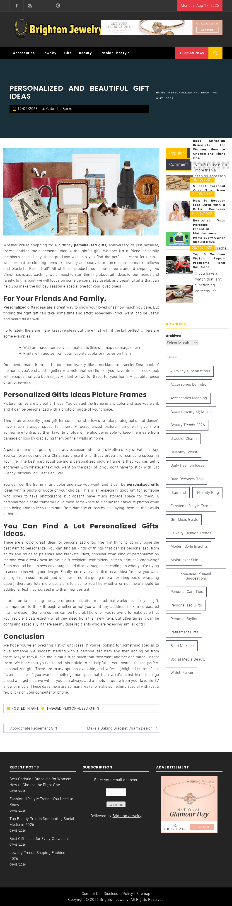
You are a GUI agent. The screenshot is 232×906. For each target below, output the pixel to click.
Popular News (192, 53)
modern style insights (189, 546)
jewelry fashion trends (191, 533)
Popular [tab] (176, 153)
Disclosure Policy (118, 894)
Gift (67, 53)
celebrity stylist (184, 452)
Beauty (85, 53)
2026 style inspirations (190, 371)
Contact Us (91, 894)
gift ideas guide (184, 519)
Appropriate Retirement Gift (33, 728)
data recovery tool (187, 479)
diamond (178, 492)
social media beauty (188, 659)
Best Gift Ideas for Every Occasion (39, 839)
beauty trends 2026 (188, 425)
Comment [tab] (178, 164)
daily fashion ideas (187, 465)
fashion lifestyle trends (192, 506)
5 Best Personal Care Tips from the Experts (209, 190)
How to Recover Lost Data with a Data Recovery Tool (209, 207)
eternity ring (208, 492)
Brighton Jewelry (127, 816)
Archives (173, 336)
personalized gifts (81, 708)
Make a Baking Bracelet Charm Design (120, 728)
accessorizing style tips (192, 411)
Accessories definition (190, 384)
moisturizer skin (184, 560)
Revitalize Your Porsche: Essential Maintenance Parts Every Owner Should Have (209, 231)
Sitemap (143, 894)
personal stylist (184, 619)
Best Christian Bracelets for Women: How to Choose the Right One (209, 149)
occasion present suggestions (196, 575)
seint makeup (182, 646)
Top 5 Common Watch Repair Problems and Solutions (209, 260)
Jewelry (49, 53)
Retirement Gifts (184, 632)
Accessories (24, 53)
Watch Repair (182, 673)
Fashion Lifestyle (114, 53)
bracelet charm (184, 438)
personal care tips (187, 592)
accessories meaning (189, 398)
